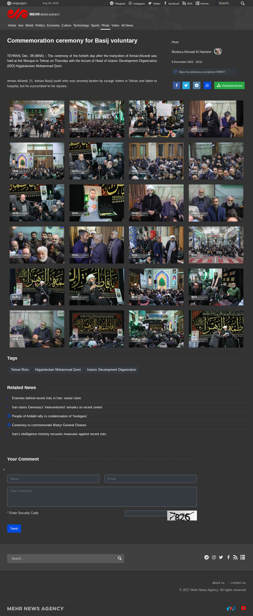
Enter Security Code (22, 513)
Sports (95, 25)
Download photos (232, 85)
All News (127, 25)
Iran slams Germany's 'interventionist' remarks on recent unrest (57, 407)
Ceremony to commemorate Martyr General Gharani (49, 425)
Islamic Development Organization (111, 369)
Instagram (139, 3)
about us (218, 583)
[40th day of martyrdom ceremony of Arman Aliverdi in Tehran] (37, 119)
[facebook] (228, 557)
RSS (189, 3)
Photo (105, 25)
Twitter (156, 3)
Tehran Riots (20, 369)
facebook (173, 3)
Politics (40, 25)
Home (12, 25)
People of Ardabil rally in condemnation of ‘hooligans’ (49, 416)
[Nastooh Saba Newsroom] (229, 608)
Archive (204, 3)
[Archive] (243, 557)
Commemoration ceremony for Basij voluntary (72, 40)
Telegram (119, 3)
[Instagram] (214, 557)
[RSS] (235, 557)
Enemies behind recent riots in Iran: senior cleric (46, 398)
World (29, 25)
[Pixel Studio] (241, 608)
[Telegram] (207, 557)
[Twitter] (221, 557)
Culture (66, 25)
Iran (20, 25)
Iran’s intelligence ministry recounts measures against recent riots (59, 434)
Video (115, 25)
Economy (53, 25)
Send (14, 528)
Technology (81, 25)
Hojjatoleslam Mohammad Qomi (58, 369)
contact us (238, 583)
